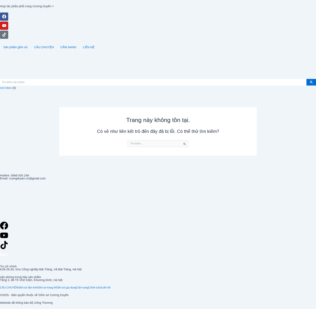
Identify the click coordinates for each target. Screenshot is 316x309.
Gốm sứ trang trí (46, 287)
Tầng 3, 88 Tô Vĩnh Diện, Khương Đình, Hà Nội (31, 280)
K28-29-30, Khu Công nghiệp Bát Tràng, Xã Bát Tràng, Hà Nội (41, 269)
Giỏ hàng (6, 88)
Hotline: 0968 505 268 (14, 175)
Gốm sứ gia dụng (66, 287)
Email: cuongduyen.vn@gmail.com (23, 178)
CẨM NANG (68, 47)
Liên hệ (106, 287)
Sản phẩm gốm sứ (15, 47)
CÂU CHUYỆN (44, 47)
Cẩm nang (82, 287)
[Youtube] (4, 26)
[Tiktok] (4, 35)
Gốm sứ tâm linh (27, 287)
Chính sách (95, 287)
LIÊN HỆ (88, 47)
